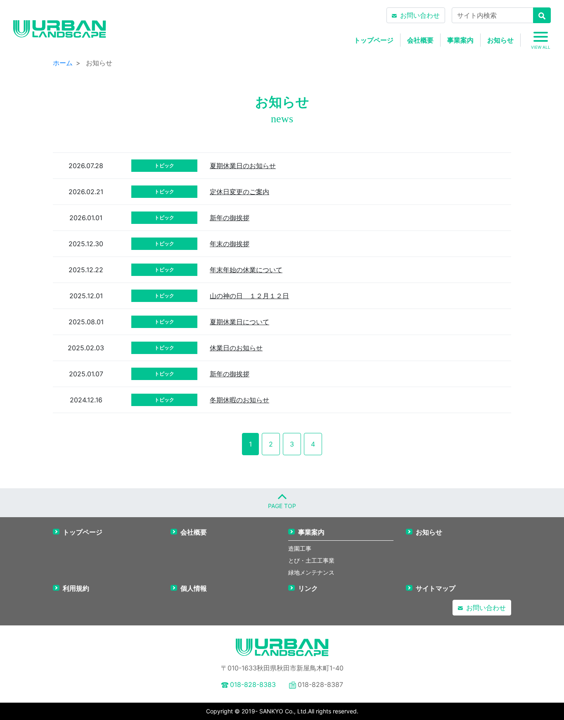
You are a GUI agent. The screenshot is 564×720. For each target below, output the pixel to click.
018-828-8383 (253, 684)
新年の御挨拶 (229, 218)
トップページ (373, 40)
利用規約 (76, 588)
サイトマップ (435, 588)
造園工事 (299, 548)
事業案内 (460, 40)
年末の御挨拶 (229, 244)
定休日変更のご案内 (239, 192)
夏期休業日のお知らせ (243, 166)
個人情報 (193, 588)
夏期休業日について (239, 322)
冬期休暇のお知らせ (239, 400)
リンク (308, 588)
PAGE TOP (282, 505)
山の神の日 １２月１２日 (249, 296)
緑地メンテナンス (311, 572)
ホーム (63, 63)
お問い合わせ (420, 15)
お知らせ (500, 40)
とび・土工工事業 (311, 560)
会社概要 (420, 40)
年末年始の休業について (246, 270)
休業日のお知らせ (236, 348)
